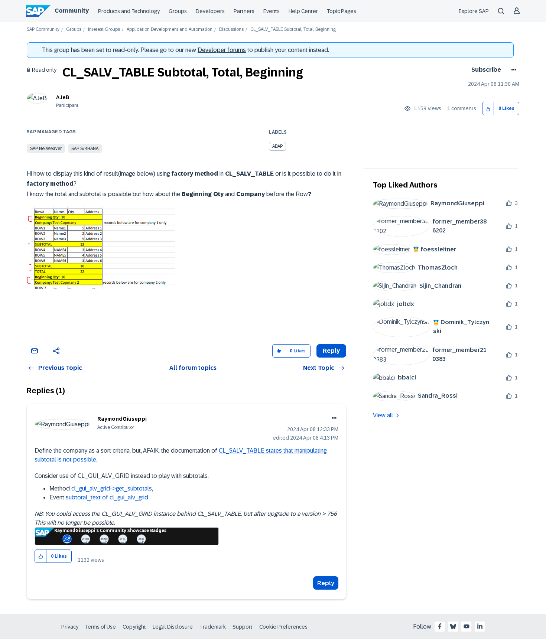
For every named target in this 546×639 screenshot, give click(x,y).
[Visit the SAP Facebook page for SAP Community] (440, 626)
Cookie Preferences (283, 627)
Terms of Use (100, 627)
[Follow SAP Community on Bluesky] (453, 626)
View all (383, 415)
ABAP (277, 146)
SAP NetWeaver (46, 148)
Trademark (212, 627)
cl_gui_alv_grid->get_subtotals (111, 488)
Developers (210, 11)
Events (271, 11)
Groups (178, 11)
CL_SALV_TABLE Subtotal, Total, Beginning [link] (293, 29)
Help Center (303, 11)
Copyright (134, 627)
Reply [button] (331, 351)
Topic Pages (341, 11)
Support (243, 627)
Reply (325, 583)
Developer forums (222, 50)
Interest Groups (104, 29)
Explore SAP (474, 11)
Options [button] (512, 69)
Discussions (231, 29)
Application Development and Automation (169, 29)
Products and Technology (129, 11)
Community (72, 10)
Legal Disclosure (173, 627)
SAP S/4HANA (84, 148)
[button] (488, 108)
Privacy (69, 627)
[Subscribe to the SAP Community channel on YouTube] (466, 626)
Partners (244, 11)
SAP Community (43, 29)
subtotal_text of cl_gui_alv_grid (107, 497)
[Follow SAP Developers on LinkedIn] (480, 626)
